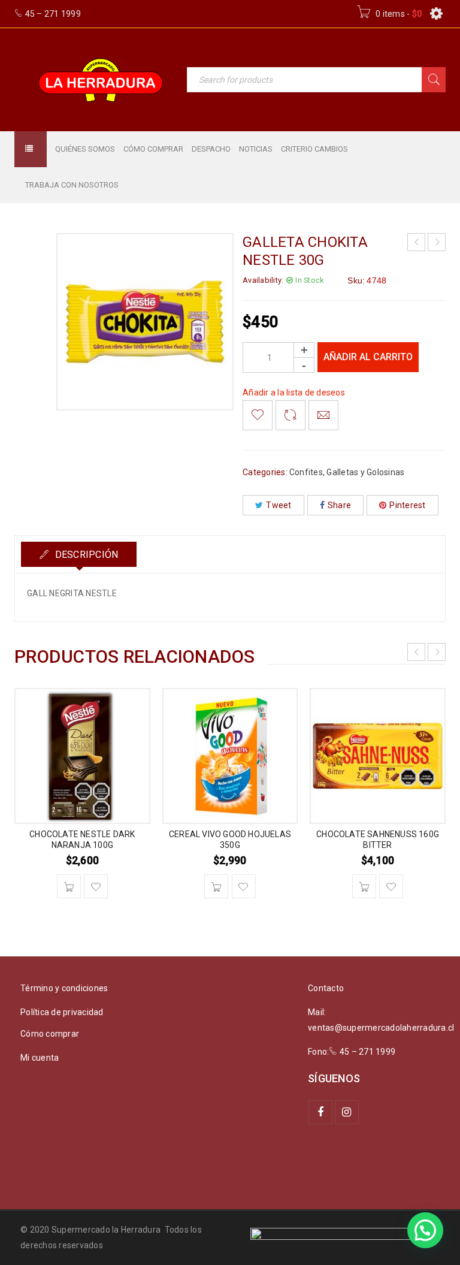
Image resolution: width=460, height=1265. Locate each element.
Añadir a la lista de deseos (294, 392)
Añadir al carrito (368, 357)
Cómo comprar (49, 1033)
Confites (306, 472)
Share (339, 505)
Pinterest (407, 505)
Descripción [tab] (85, 554)
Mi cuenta (39, 1057)
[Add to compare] (290, 415)
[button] (69, 886)
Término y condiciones (64, 988)
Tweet (278, 505)
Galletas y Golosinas (365, 472)
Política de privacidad (62, 1012)
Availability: (263, 280)
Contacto (326, 988)
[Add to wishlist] (258, 415)
